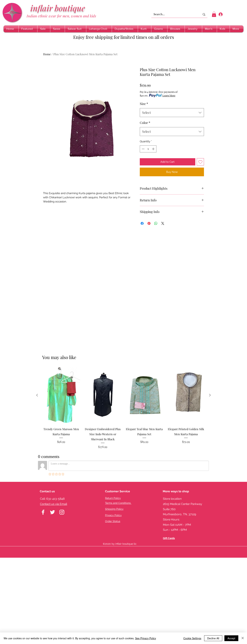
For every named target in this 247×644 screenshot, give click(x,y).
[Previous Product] (37, 395)
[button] (214, 14)
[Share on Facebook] (142, 223)
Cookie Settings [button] (192, 638)
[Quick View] (61, 395)
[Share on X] (163, 223)
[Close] (242, 638)
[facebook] (43, 512)
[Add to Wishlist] (200, 162)
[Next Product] (210, 395)
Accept (231, 638)
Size (144, 103)
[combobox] (172, 112)
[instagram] (62, 512)
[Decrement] (142, 149)
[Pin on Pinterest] (149, 223)
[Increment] (153, 149)
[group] (123, 408)
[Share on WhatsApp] (156, 223)
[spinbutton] (148, 149)
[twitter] (52, 512)
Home (47, 54)
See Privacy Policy (145, 638)
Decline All (213, 638)
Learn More (168, 95)
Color (145, 122)
